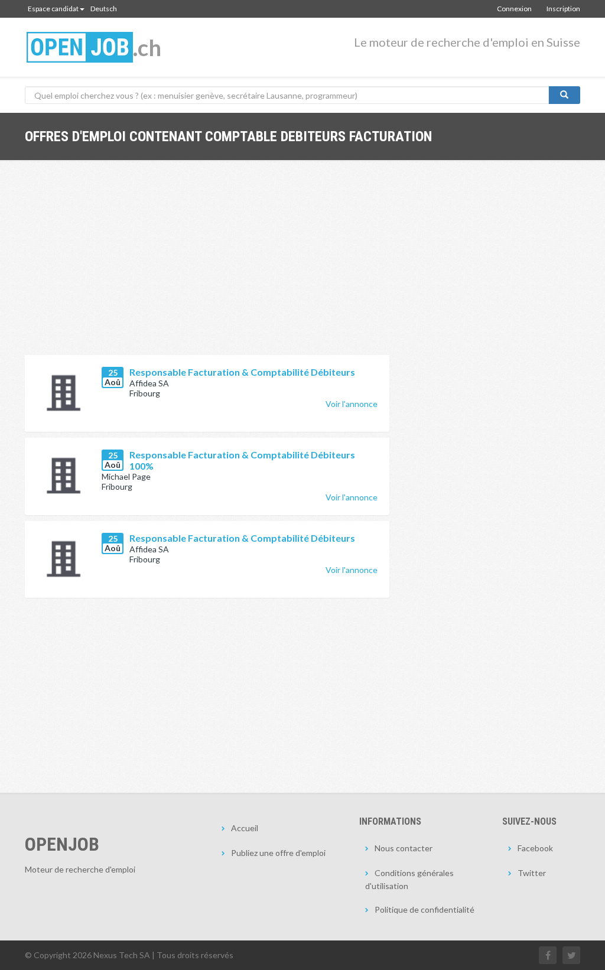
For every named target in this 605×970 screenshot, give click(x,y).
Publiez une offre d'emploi (278, 853)
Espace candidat (53, 8)
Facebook (535, 848)
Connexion (514, 8)
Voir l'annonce (352, 404)
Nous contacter (403, 848)
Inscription (563, 8)
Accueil (244, 828)
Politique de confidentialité (424, 909)
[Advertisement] (207, 266)
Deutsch (103, 8)
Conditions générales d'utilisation (409, 879)
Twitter (532, 873)
